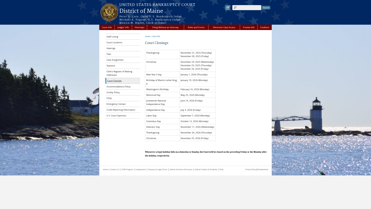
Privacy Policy (250, 169)
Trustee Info (249, 27)
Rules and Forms (196, 27)
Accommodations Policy (119, 86)
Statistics (111, 65)
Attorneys (139, 27)
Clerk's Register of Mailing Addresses (119, 73)
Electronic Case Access (224, 27)
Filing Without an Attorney (165, 27)
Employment (141, 169)
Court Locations (114, 42)
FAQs (109, 98)
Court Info (107, 27)
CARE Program (127, 169)
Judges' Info (123, 27)
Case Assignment (115, 59)
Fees (109, 54)
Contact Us (114, 169)
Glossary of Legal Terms (157, 169)
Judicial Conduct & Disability (206, 169)
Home (147, 36)
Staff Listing (112, 36)
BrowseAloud (262, 169)
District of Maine (141, 11)
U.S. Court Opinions (116, 115)
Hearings (111, 48)
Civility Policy (113, 92)
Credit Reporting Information (121, 109)
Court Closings (114, 80)
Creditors (264, 27)
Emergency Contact (116, 103)
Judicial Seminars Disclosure (181, 169)
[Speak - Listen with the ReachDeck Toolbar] (227, 7)
